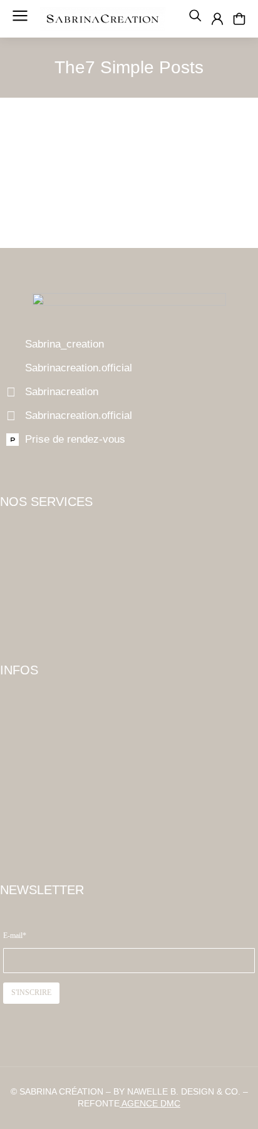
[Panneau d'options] (239, 19)
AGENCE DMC (150, 1103)
